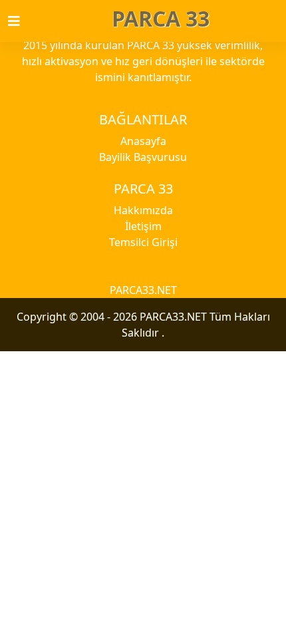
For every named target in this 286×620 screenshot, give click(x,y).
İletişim (143, 226)
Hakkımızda (143, 210)
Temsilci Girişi (143, 242)
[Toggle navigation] (22, 21)
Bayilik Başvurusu (143, 157)
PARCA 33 (161, 18)
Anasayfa (143, 141)
